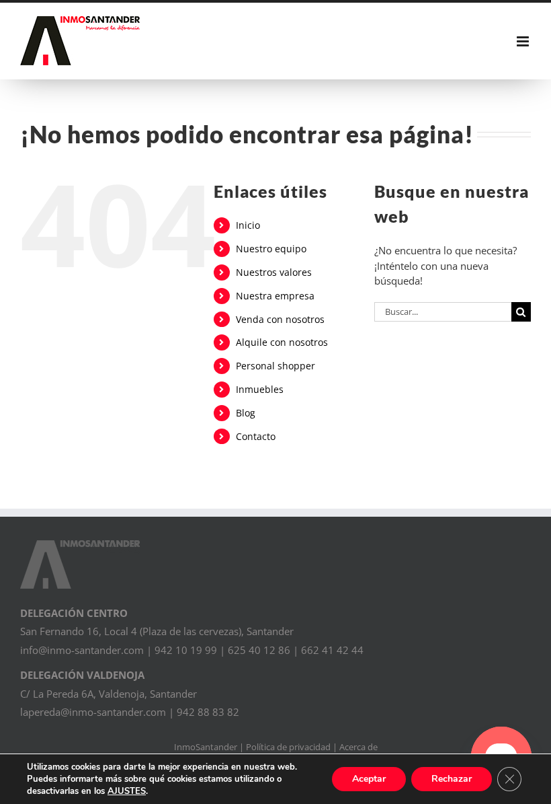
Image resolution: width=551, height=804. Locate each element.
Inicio (248, 225)
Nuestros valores (274, 272)
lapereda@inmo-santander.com (93, 712)
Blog (245, 412)
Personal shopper (275, 365)
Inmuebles (260, 389)
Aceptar (369, 778)
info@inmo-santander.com (82, 650)
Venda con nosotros (280, 319)
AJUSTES (127, 791)
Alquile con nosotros (282, 342)
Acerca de (358, 747)
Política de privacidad (288, 747)
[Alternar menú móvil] (524, 41)
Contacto (256, 436)
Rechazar (451, 778)
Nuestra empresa (275, 295)
